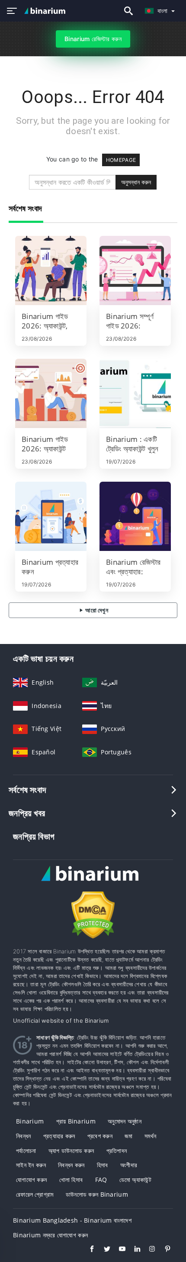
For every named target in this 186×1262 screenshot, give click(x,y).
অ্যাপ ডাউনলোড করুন (71, 1150)
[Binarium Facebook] (87, 1250)
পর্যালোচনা (26, 1150)
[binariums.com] (46, 11)
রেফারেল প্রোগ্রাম (35, 1194)
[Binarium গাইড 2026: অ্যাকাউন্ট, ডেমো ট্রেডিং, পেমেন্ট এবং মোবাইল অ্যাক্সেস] (51, 270)
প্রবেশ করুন (99, 1136)
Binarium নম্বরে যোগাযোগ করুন (50, 1235)
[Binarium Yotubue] (117, 1250)
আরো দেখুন (96, 610)
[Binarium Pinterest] (163, 1250)
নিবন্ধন (23, 1136)
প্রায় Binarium (76, 1121)
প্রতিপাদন (116, 1150)
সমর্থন (150, 1136)
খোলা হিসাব (71, 1179)
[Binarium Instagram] (148, 1250)
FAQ (101, 1179)
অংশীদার (128, 1165)
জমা (128, 1136)
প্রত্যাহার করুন (59, 1136)
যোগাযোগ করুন (31, 1179)
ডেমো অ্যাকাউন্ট (135, 1179)
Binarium (30, 1121)
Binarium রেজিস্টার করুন (93, 38)
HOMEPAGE (121, 160)
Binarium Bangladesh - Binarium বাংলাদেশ (72, 1220)
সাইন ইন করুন (31, 1165)
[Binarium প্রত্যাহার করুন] (51, 516)
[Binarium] (93, 881)
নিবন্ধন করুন (71, 1165)
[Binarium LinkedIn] (133, 1250)
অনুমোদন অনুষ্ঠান (124, 1121)
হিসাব (102, 1165)
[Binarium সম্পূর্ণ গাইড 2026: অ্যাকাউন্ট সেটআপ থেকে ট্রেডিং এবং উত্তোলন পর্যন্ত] (135, 270)
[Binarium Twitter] (102, 1250)
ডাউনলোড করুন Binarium (97, 1194)
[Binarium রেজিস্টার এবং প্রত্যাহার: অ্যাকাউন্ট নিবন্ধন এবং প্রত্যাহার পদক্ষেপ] (135, 516)
